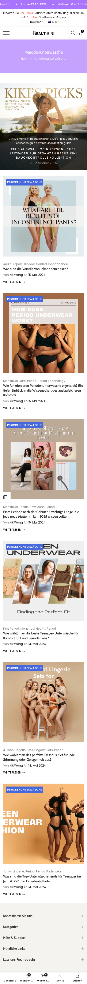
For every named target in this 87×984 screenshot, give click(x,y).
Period (31, 381)
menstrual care (14, 381)
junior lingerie (13, 871)
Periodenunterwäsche (24, 182)
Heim (25, 59)
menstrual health (15, 507)
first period (11, 628)
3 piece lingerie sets (18, 750)
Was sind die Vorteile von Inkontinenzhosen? (35, 269)
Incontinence (58, 264)
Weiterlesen (12, 282)
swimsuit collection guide (54, 143)
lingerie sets (43, 750)
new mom (37, 507)
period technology (51, 381)
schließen (80, 4)
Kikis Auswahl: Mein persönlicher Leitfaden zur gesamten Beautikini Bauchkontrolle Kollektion (43, 153)
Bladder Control (35, 264)
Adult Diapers (13, 264)
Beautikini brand (40, 138)
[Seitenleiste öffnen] (5, 497)
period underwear (49, 871)
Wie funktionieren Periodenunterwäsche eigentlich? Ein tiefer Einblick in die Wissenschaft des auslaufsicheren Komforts (43, 390)
